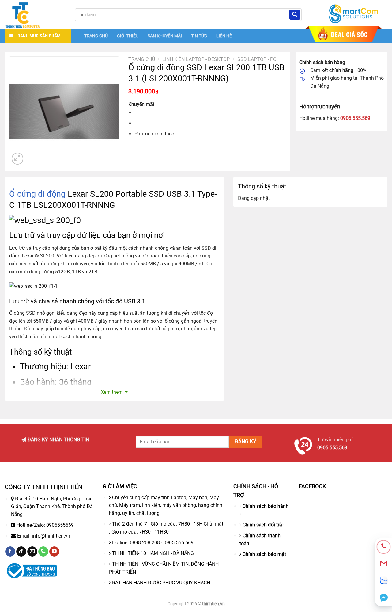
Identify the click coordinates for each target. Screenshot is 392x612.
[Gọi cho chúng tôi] (43, 551)
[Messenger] (383, 597)
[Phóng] (18, 159)
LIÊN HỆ (224, 35)
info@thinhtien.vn (51, 536)
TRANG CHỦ (96, 35)
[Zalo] (383, 580)
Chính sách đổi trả (262, 525)
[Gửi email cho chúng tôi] (32, 551)
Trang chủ (141, 59)
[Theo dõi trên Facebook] (10, 551)
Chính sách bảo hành (265, 506)
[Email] (383, 563)
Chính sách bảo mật (264, 554)
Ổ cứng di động (37, 194)
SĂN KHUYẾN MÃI (165, 35)
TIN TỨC (199, 35)
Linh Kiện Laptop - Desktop (196, 59)
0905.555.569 (355, 118)
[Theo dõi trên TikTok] (21, 551)
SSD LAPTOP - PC (256, 59)
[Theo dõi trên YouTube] (54, 551)
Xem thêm (112, 392)
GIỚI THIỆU (127, 35)
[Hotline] (383, 546)
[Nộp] (294, 15)
